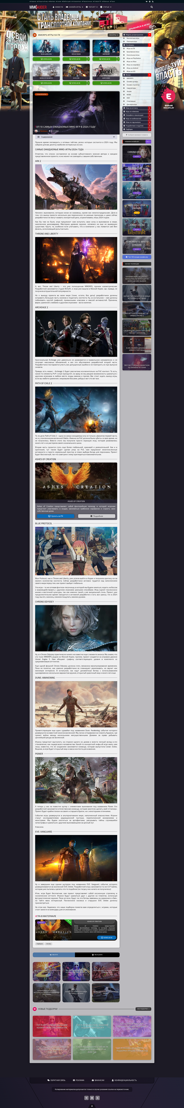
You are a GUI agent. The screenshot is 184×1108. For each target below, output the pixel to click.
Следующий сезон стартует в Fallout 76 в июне (137, 332)
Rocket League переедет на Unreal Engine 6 (105, 992)
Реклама (80, 1080)
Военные (106, 1)
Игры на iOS (131, 71)
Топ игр (92, 7)
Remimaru (44, 131)
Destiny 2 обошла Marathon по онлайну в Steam (136, 366)
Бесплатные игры (133, 38)
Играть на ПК (47, 59)
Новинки (33, 1)
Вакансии (99, 1080)
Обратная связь (58, 1080)
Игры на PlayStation (134, 58)
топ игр (48, 944)
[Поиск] (151, 7)
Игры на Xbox (131, 61)
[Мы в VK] (146, 1)
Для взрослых (132, 104)
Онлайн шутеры (132, 82)
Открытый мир (43, 1)
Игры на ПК (131, 48)
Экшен (129, 91)
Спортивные (131, 101)
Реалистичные (87, 1)
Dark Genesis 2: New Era (136, 170)
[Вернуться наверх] (92, 1106)
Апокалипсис (77, 1)
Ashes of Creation (76, 501)
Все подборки (142, 1009)
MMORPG (41, 922)
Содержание (46, 137)
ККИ (128, 98)
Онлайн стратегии (133, 85)
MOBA (129, 95)
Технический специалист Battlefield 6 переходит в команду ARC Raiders (46, 992)
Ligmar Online (137, 224)
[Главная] (38, 7)
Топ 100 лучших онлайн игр (138, 257)
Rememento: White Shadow (137, 243)
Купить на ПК (57, 516)
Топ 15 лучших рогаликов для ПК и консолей (46, 971)
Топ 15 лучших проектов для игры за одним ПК (105, 971)
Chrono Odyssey (137, 152)
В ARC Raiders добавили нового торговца (136, 349)
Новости (59, 7)
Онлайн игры (75, 7)
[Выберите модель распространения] (123, 38)
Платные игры (132, 41)
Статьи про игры (41, 94)
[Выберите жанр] (123, 78)
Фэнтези (52, 1)
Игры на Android (132, 68)
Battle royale (67, 1)
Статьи (106, 7)
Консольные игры (133, 55)
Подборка (40, 944)
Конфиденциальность (126, 1080)
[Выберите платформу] (123, 48)
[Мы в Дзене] (92, 1098)
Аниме (59, 1)
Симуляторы (131, 88)
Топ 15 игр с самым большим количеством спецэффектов (76, 971)
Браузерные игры (133, 52)
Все (148, 141)
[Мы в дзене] (149, 1)
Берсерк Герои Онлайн (137, 206)
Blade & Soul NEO (137, 188)
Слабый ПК (97, 1)
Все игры (113, 35)
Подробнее (98, 516)
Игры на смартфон (133, 65)
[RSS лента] (152, 1)
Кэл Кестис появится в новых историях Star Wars (76, 992)
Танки (113, 1)
